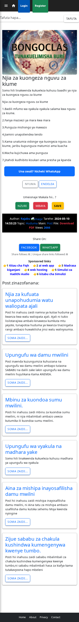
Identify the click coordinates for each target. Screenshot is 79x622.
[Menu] (6, 6)
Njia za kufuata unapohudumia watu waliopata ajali (29, 300)
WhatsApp (50, 247)
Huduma (32, 223)
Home (22, 617)
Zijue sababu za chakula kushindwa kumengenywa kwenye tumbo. (35, 544)
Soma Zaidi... (17, 338)
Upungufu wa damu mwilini (36, 354)
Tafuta (71, 18)
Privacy (44, 617)
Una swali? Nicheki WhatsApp (39, 171)
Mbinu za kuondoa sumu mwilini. (33, 402)
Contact (55, 617)
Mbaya (41, 206)
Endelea (47, 184)
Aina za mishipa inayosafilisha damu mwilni (39, 491)
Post (50, 223)
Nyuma (30, 184)
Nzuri (22, 206)
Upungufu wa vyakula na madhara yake (33, 449)
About (32, 617)
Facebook (29, 247)
